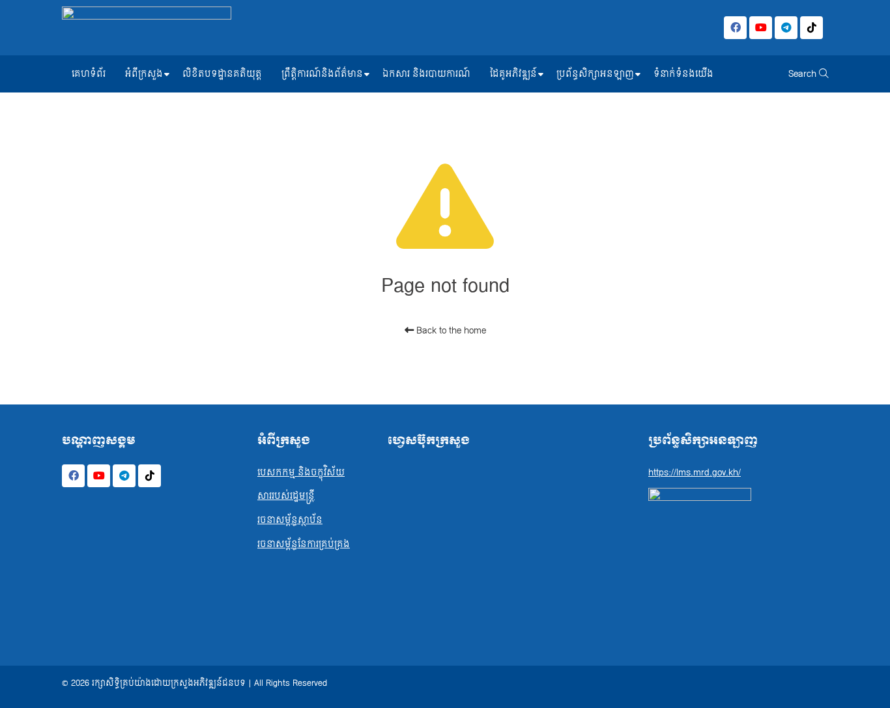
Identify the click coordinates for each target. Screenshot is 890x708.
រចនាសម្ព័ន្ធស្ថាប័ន (290, 520)
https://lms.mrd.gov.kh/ (694, 472)
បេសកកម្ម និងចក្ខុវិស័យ (301, 472)
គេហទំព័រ (89, 74)
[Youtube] (760, 27)
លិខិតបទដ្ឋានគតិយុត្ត (222, 74)
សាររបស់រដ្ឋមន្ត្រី (286, 496)
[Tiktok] (811, 27)
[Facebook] (735, 27)
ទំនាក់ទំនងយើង (683, 74)
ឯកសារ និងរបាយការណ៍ (426, 74)
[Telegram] (786, 27)
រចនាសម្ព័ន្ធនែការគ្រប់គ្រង (303, 544)
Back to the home (450, 330)
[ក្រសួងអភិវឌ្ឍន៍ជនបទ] (146, 28)
